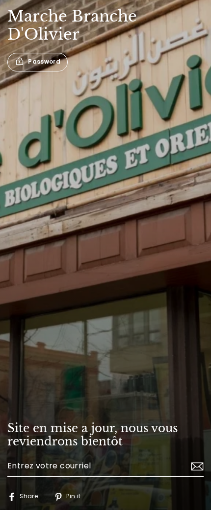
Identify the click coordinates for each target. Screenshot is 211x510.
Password (44, 62)
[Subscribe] (196, 466)
